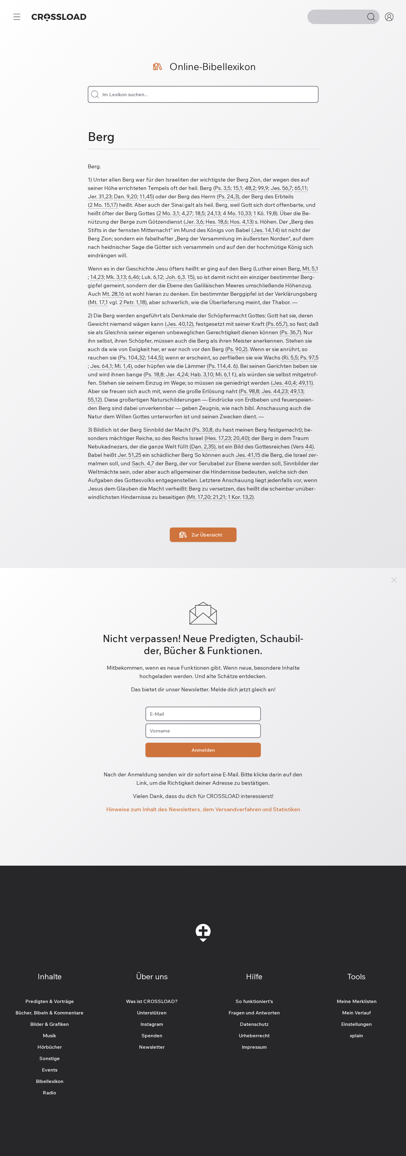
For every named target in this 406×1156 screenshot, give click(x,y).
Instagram (151, 1024)
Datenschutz (254, 1024)
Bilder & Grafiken (49, 1024)
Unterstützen (151, 1013)
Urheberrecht (254, 1035)
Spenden (152, 1035)
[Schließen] (394, 580)
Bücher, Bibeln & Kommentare (49, 1013)
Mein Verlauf (356, 1013)
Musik (49, 1035)
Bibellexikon (49, 1081)
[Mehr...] (17, 17)
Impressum (254, 1047)
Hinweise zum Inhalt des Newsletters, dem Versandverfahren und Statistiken (203, 809)
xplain (356, 1035)
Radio (49, 1093)
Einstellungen (356, 1024)
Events (49, 1070)
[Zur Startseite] (58, 17)
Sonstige (49, 1058)
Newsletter (152, 1047)
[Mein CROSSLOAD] (389, 17)
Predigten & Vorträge (49, 1001)
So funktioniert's (254, 1001)
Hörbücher (49, 1047)
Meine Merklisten (357, 1001)
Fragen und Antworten (254, 1013)
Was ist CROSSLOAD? (152, 1001)
